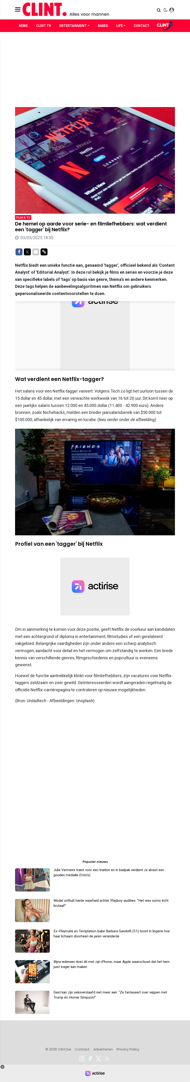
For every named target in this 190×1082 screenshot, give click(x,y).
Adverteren (103, 1049)
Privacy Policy (128, 1049)
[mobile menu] (17, 9)
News (23, 26)
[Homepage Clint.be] (69, 9)
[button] (159, 10)
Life (119, 26)
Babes (103, 26)
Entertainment (73, 26)
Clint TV (43, 26)
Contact (141, 26)
